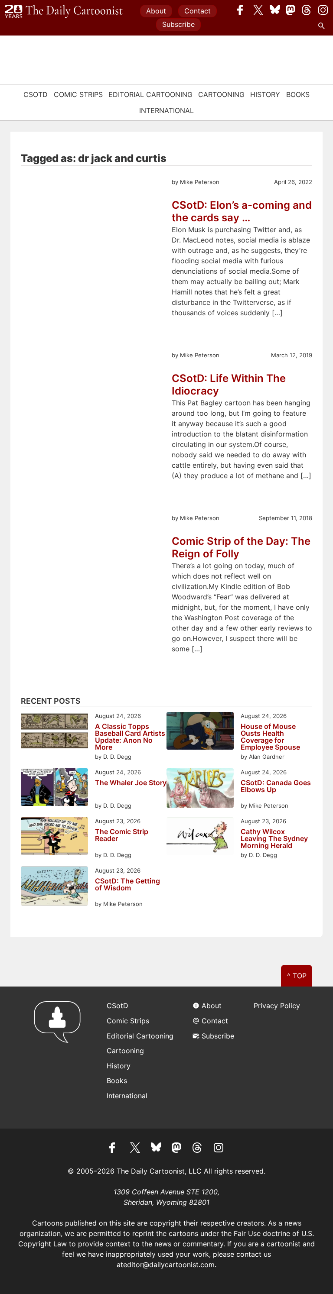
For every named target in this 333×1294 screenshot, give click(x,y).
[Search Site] (323, 26)
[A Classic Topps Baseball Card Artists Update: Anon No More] (54, 732)
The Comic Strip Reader (121, 835)
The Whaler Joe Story (130, 783)
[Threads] (307, 10)
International (166, 110)
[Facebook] (242, 10)
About (156, 10)
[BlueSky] (275, 10)
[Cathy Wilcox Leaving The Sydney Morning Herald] (200, 837)
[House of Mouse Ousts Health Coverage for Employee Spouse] (200, 732)
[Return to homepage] (60, 1057)
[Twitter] (258, 10)
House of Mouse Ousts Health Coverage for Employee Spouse (270, 737)
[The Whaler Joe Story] (54, 788)
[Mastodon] (291, 10)
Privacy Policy (277, 1005)
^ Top (297, 975)
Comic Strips (78, 94)
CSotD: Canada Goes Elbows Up (276, 786)
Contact (197, 10)
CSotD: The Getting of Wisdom (127, 884)
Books (298, 94)
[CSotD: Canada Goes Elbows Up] (200, 789)
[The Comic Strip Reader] (54, 837)
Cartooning (221, 94)
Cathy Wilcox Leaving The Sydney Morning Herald (274, 838)
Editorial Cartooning (150, 94)
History (265, 94)
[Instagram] (323, 10)
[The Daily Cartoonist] (64, 12)
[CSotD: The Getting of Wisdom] (54, 888)
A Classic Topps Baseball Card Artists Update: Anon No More (130, 737)
